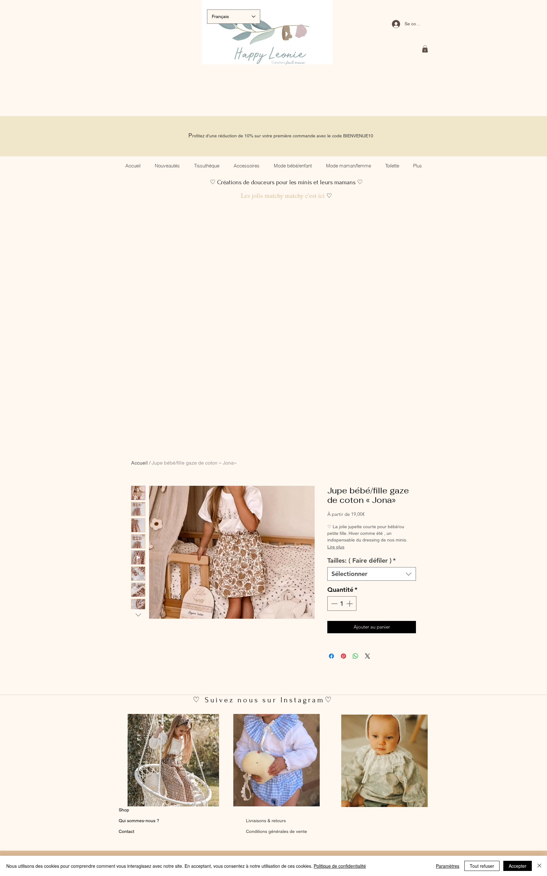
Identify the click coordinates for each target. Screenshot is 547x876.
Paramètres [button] (447, 866)
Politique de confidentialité (340, 866)
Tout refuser (482, 866)
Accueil (139, 463)
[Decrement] (333, 603)
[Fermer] (539, 866)
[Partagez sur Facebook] (331, 656)
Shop (124, 809)
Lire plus (335, 546)
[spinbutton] (342, 603)
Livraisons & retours (266, 820)
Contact (126, 831)
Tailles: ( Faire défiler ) (361, 560)
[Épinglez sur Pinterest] (343, 656)
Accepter (517, 866)
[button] (425, 49)
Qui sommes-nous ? (139, 820)
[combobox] (371, 574)
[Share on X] (367, 656)
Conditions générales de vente (276, 831)
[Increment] (350, 603)
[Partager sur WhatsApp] (355, 656)
